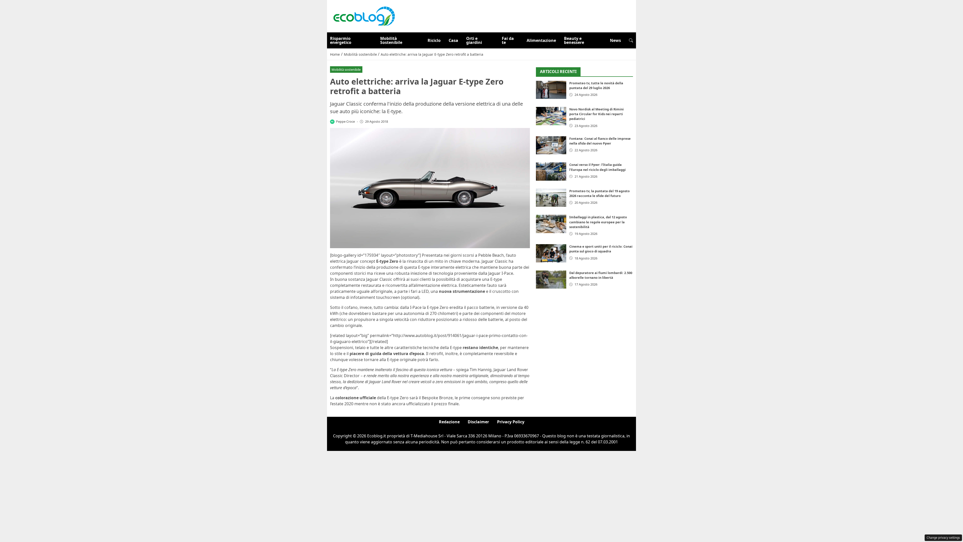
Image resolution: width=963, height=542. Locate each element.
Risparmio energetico (340, 40)
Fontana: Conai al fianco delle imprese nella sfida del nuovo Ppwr (600, 141)
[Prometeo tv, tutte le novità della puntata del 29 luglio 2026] (551, 90)
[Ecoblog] (364, 16)
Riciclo (434, 40)
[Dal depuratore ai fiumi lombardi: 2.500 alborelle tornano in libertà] (551, 279)
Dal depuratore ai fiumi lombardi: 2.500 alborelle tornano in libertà (600, 275)
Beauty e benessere (574, 40)
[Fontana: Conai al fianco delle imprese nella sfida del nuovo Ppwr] (551, 145)
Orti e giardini (474, 40)
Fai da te (508, 40)
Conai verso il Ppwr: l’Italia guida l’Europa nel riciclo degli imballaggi (597, 167)
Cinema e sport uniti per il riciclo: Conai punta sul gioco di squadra (600, 248)
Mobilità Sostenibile (391, 40)
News (615, 40)
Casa (453, 40)
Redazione (449, 422)
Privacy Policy (510, 422)
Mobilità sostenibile (346, 69)
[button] (631, 40)
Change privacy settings (943, 537)
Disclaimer (478, 422)
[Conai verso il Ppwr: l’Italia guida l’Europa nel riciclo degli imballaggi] (551, 171)
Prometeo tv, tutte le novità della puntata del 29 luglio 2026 (596, 85)
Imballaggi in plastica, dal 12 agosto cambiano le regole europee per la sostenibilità (598, 222)
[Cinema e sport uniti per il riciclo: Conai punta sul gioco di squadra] (551, 253)
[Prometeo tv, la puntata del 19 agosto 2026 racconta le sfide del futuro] (551, 198)
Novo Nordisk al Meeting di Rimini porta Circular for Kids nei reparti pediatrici (596, 114)
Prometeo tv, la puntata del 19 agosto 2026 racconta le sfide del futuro (599, 193)
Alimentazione (541, 40)
